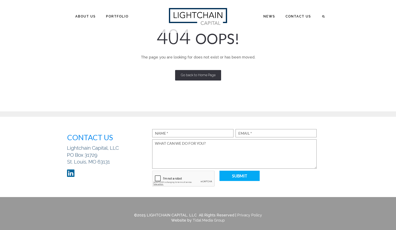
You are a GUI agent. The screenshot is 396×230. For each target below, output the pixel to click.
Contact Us (298, 16)
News (269, 16)
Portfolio (117, 16)
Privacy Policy (249, 215)
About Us (85, 16)
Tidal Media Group (209, 220)
